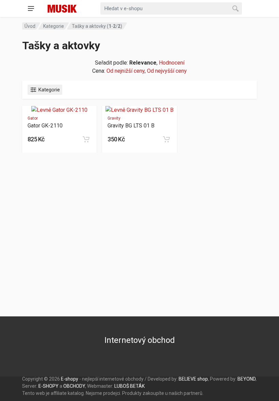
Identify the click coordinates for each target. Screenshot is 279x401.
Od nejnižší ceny (125, 71)
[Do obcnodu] (86, 139)
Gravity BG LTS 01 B (131, 125)
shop (202, 379)
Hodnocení (171, 62)
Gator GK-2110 (45, 125)
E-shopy (69, 379)
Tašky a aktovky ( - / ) (97, 26)
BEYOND (246, 379)
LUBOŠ (121, 386)
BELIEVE (187, 379)
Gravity (114, 118)
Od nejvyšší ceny (167, 71)
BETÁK (137, 386)
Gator (33, 118)
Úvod (29, 26)
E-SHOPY (48, 386)
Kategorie (53, 26)
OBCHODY (74, 386)
